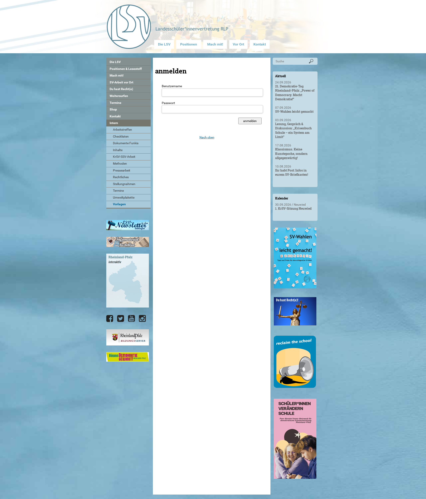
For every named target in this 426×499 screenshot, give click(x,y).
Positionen (188, 44)
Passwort (168, 103)
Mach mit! (215, 44)
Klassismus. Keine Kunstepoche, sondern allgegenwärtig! (291, 153)
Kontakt (259, 44)
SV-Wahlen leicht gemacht (294, 111)
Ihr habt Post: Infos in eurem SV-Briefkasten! (291, 172)
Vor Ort (238, 44)
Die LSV (164, 44)
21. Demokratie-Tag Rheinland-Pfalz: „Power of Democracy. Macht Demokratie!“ (294, 92)
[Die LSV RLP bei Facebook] (109, 318)
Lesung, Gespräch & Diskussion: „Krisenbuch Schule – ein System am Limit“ (293, 130)
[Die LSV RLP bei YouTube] (131, 318)
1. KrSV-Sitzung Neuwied (293, 208)
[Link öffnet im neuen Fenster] (295, 286)
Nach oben (206, 137)
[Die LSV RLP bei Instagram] (142, 318)
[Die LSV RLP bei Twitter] (120, 318)
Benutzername (172, 86)
